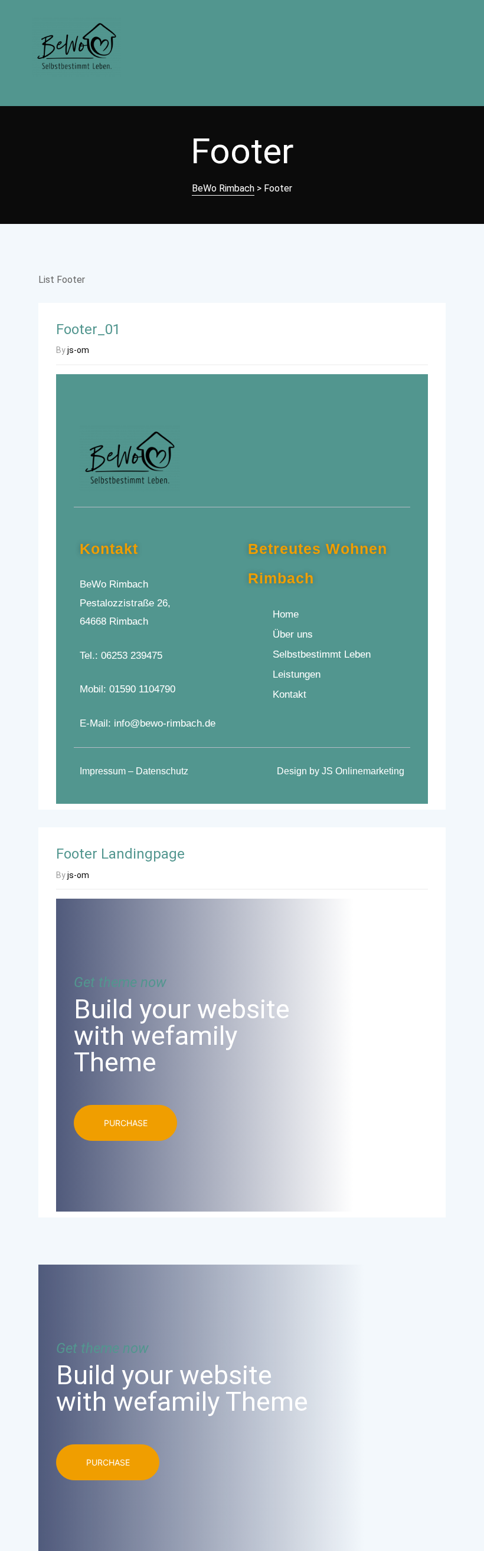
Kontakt (109, 548)
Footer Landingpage (120, 854)
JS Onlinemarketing (363, 771)
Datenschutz (162, 771)
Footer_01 (88, 329)
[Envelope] (397, 454)
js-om (78, 350)
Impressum (103, 771)
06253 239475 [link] (131, 655)
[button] (125, 1123)
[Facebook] (375, 454)
